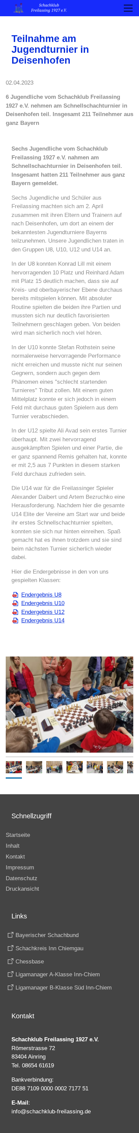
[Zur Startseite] (43, 8)
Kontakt (15, 856)
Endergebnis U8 (41, 595)
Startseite (18, 835)
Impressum (20, 867)
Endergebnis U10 (42, 603)
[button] (128, 8)
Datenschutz (21, 878)
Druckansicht (22, 889)
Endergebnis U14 (42, 620)
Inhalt (13, 846)
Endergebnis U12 (42, 612)
